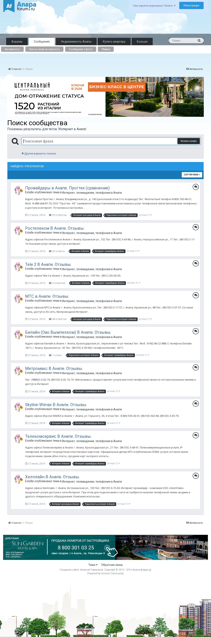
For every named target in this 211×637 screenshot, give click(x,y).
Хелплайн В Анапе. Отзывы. (52, 476)
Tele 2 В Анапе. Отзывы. (48, 264)
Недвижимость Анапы (76, 41)
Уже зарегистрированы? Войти (153, 5)
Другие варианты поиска (40, 153)
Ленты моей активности (44, 49)
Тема (92, 564)
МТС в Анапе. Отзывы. (47, 296)
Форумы (16, 41)
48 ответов (59, 319)
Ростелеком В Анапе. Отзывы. (54, 228)
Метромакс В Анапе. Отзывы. (54, 368)
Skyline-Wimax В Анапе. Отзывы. (56, 404)
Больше (142, 41)
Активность (12, 49)
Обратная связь (112, 564)
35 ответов (59, 215)
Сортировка (191, 175)
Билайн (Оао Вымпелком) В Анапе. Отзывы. (68, 332)
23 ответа (58, 251)
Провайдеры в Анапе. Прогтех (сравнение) (67, 187)
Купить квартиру (114, 41)
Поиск (106, 49)
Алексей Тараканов (91, 569)
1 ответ (57, 355)
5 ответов (58, 283)
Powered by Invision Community (105, 573)
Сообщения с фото (81, 49)
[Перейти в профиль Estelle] (18, 190)
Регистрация (191, 5)
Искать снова (189, 141)
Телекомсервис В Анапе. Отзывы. (58, 436)
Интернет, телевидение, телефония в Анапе (92, 192)
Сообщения (42, 41)
